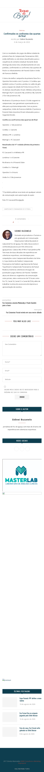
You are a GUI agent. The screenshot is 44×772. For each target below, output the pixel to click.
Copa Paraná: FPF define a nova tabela (30, 699)
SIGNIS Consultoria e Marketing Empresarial (29, 762)
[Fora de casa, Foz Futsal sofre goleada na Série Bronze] (9, 732)
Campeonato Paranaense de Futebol (17, 209)
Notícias (22, 30)
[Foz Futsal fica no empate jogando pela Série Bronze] (9, 717)
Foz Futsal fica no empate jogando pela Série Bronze (29, 714)
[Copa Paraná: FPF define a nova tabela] (9, 702)
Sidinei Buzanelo (26, 39)
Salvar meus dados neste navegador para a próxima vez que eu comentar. (21, 391)
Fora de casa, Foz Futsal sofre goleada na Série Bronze (30, 729)
